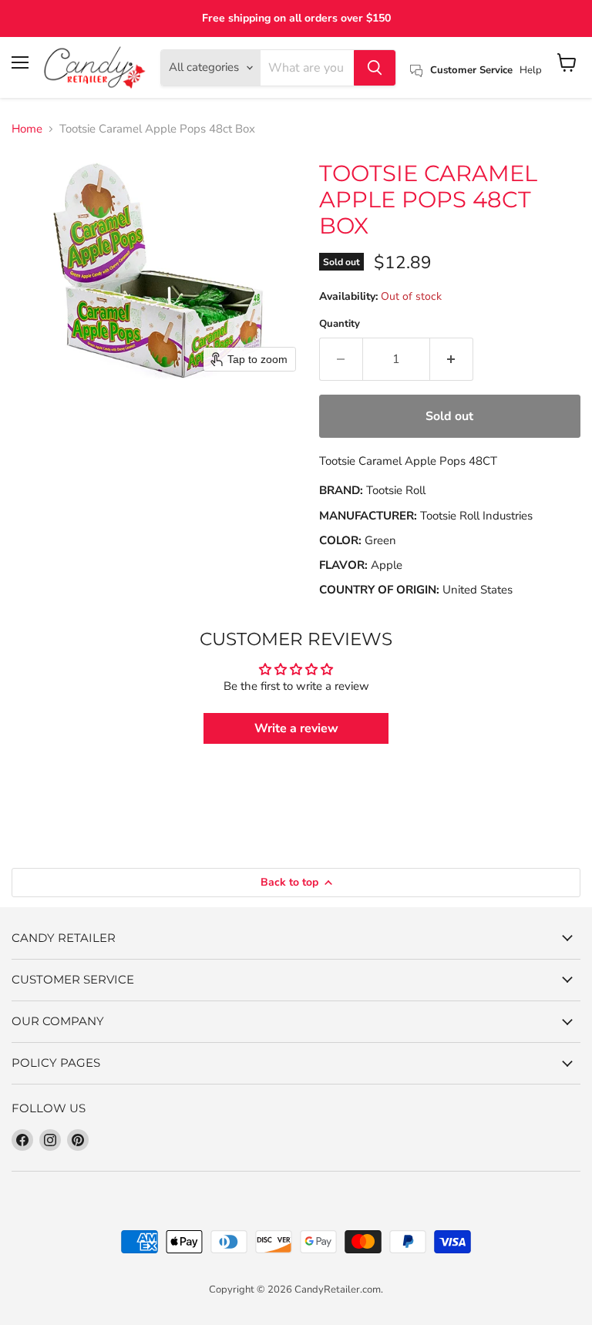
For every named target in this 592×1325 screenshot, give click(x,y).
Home (27, 129)
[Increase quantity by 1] (451, 359)
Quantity (339, 324)
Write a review (296, 728)
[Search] (374, 68)
